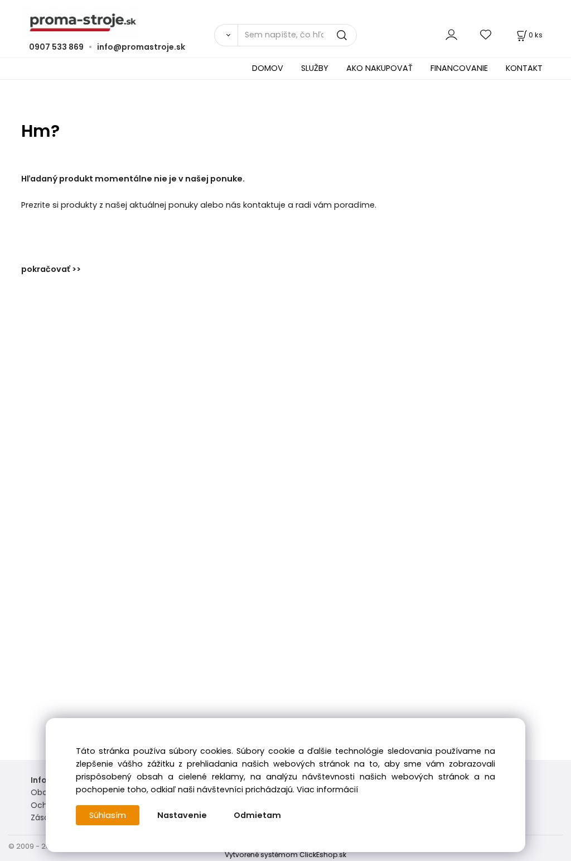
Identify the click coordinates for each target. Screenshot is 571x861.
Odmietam (257, 815)
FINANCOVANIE (459, 68)
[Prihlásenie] (451, 35)
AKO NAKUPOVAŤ (379, 68)
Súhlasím (107, 815)
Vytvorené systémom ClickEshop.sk (285, 854)
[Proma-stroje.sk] (285, 23)
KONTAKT (524, 68)
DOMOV (267, 68)
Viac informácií (327, 789)
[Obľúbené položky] (486, 35)
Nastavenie (182, 815)
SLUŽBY (314, 68)
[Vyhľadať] (226, 35)
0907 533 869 (56, 46)
